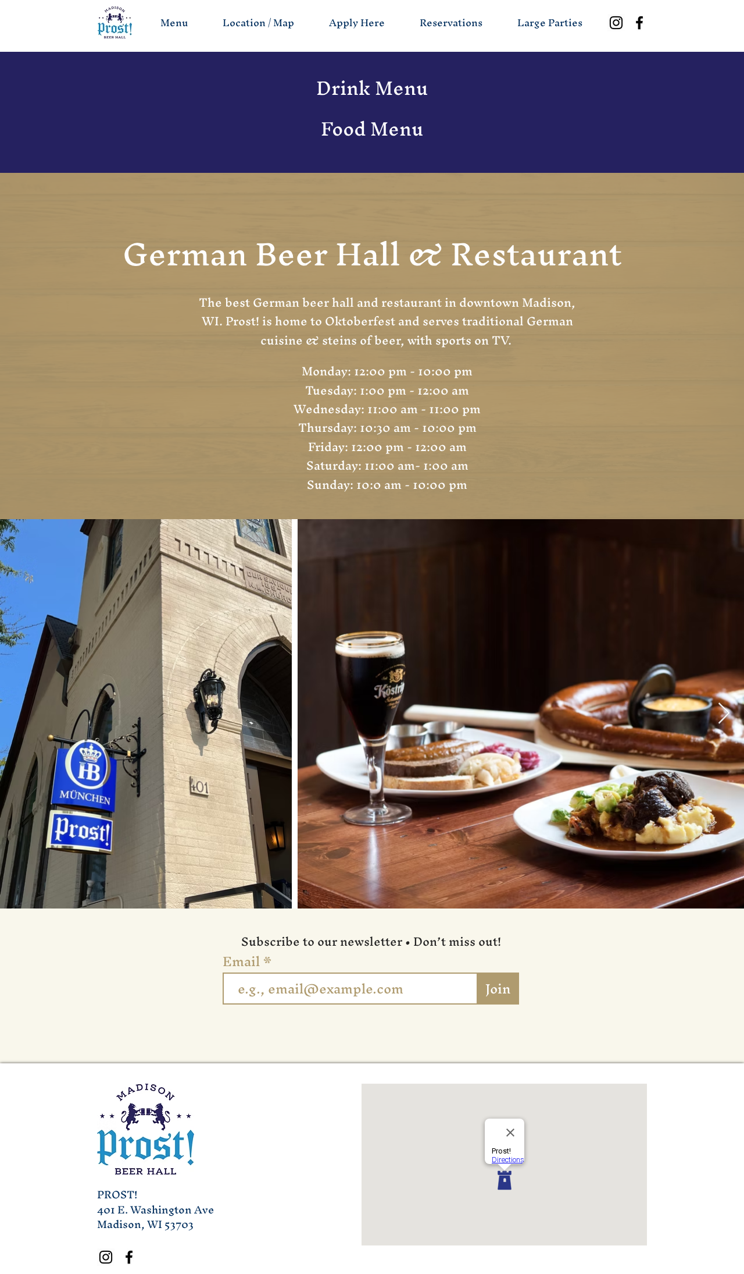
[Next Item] (724, 713)
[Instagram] (616, 22)
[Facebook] (639, 22)
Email (243, 961)
